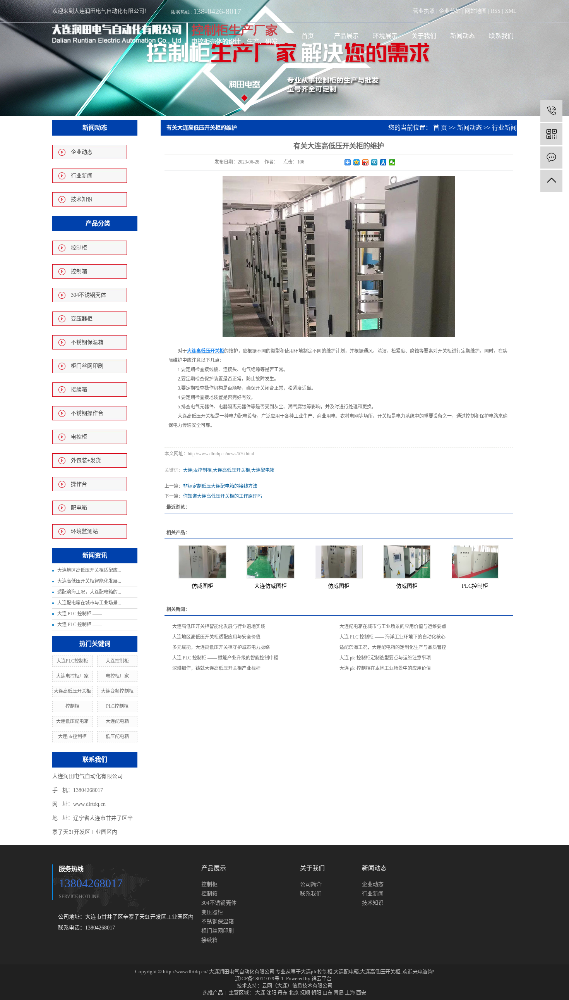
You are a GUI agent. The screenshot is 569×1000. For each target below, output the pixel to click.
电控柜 (79, 437)
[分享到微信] (392, 162)
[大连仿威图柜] (271, 561)
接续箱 (79, 389)
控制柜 (79, 248)
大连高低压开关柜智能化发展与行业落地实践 (218, 626)
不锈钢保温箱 (87, 342)
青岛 (339, 992)
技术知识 (82, 199)
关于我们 (423, 36)
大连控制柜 (117, 661)
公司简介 (311, 884)
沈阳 (271, 992)
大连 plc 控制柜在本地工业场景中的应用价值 (385, 668)
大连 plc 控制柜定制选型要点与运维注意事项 (385, 658)
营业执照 (424, 11)
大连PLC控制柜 (72, 661)
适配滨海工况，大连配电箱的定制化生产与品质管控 (392, 647)
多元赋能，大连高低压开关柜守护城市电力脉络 (221, 647)
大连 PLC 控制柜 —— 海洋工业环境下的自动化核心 (392, 637)
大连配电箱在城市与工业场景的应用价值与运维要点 (392, 626)
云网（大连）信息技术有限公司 (297, 985)
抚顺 (305, 992)
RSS (495, 11)
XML (511, 11)
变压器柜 (82, 319)
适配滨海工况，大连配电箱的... (89, 592)
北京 (294, 992)
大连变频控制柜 (117, 691)
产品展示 (346, 36)
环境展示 (385, 36)
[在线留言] (551, 157)
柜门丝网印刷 (87, 366)
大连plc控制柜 (72, 736)
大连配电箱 (117, 721)
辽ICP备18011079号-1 (259, 978)
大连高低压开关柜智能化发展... (89, 581)
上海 (350, 992)
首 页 (440, 127)
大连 (260, 992)
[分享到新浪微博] (365, 162)
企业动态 (82, 152)
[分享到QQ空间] (356, 162)
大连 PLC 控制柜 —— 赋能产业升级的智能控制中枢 (225, 658)
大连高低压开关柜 (72, 691)
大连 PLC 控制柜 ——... (81, 613)
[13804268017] (551, 111)
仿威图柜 (202, 586)
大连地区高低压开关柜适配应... (89, 570)
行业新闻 (82, 176)
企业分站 (450, 11)
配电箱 (79, 508)
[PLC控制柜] (475, 561)
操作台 (79, 484)
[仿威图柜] (202, 561)
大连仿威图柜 (270, 586)
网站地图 (476, 11)
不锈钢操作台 (87, 413)
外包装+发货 (86, 460)
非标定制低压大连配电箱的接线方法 (220, 486)
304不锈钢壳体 (88, 295)
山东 (327, 992)
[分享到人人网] (383, 162)
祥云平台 (322, 978)
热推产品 (213, 992)
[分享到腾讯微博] (374, 162)
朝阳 (316, 992)
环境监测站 (84, 531)
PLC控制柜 (117, 706)
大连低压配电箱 (72, 721)
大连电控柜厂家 (72, 676)
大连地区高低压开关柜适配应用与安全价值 (216, 637)
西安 (361, 992)
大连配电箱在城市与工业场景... (89, 603)
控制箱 (79, 271)
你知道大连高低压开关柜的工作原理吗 (222, 496)
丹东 (283, 992)
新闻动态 (462, 36)
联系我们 (501, 36)
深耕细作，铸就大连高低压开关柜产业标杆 (216, 668)
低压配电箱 (117, 736)
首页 (308, 36)
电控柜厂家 (117, 676)
